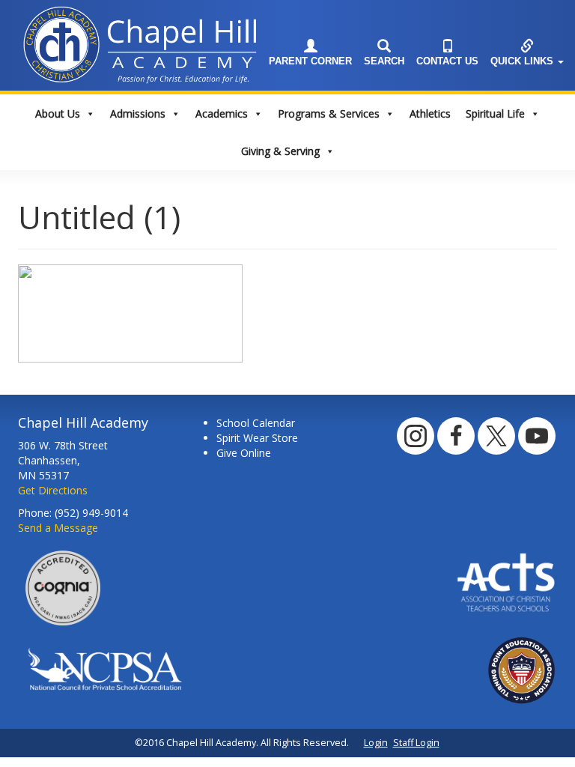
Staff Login (416, 742)
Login (376, 742)
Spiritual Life (495, 113)
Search (384, 61)
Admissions (137, 113)
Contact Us (447, 61)
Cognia (62, 588)
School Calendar (255, 423)
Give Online (243, 453)
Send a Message (58, 528)
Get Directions (53, 490)
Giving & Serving (280, 151)
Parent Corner (310, 61)
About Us (57, 113)
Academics (221, 113)
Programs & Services (329, 113)
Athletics (430, 113)
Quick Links (523, 61)
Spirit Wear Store (257, 438)
